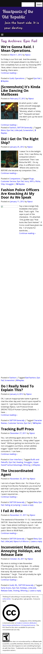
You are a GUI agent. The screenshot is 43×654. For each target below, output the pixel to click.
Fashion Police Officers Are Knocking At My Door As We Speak (20, 193)
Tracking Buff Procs (17, 429)
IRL (16, 585)
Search (39, 4)
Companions (14, 178)
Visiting (16, 590)
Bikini (3, 130)
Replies (5, 81)
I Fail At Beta (12, 511)
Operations (19, 78)
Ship (3, 184)
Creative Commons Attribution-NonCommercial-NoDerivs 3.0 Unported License (20, 624)
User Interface (15, 459)
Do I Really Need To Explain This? (17, 388)
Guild (11, 78)
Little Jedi (18, 130)
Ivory (27, 181)
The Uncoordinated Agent (17, 472)
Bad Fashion (30, 377)
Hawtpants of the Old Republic (17, 14)
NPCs (32, 181)
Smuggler (10, 184)
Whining (27, 465)
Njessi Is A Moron (21, 541)
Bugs (31, 178)
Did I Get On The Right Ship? (20, 141)
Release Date (6, 590)
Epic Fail (36, 78)
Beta (36, 502)
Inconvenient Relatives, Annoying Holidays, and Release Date (21, 551)
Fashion (12, 127)
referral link (7, 599)
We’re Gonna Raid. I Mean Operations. (17, 48)
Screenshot (28, 130)
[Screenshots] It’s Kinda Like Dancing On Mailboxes (20, 90)
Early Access (6, 588)
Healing (19, 462)
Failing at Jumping (12, 505)
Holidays (23, 588)
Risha (37, 181)
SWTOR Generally (24, 127)
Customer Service (8, 181)
